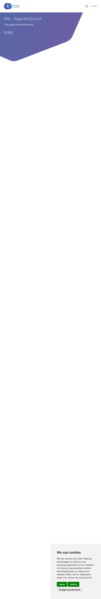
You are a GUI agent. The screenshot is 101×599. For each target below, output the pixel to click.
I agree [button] (62, 584)
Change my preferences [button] (69, 590)
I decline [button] (73, 584)
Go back (8, 32)
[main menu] (94, 6)
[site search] (86, 6)
